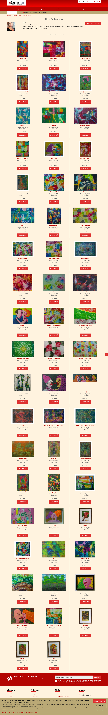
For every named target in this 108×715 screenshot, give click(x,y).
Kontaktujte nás (61, 694)
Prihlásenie (26, 12)
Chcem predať (44, 12)
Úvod (10, 9)
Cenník (10, 694)
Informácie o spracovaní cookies (29, 712)
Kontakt (69, 9)
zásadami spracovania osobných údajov (79, 683)
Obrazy (17, 9)
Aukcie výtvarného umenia (29, 9)
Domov (9, 15)
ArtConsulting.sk (96, 1)
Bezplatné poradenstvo (45, 9)
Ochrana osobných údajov (10, 712)
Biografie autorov (59, 9)
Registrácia (35, 12)
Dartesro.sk (88, 1)
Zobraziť (23, 68)
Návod (10, 696)
